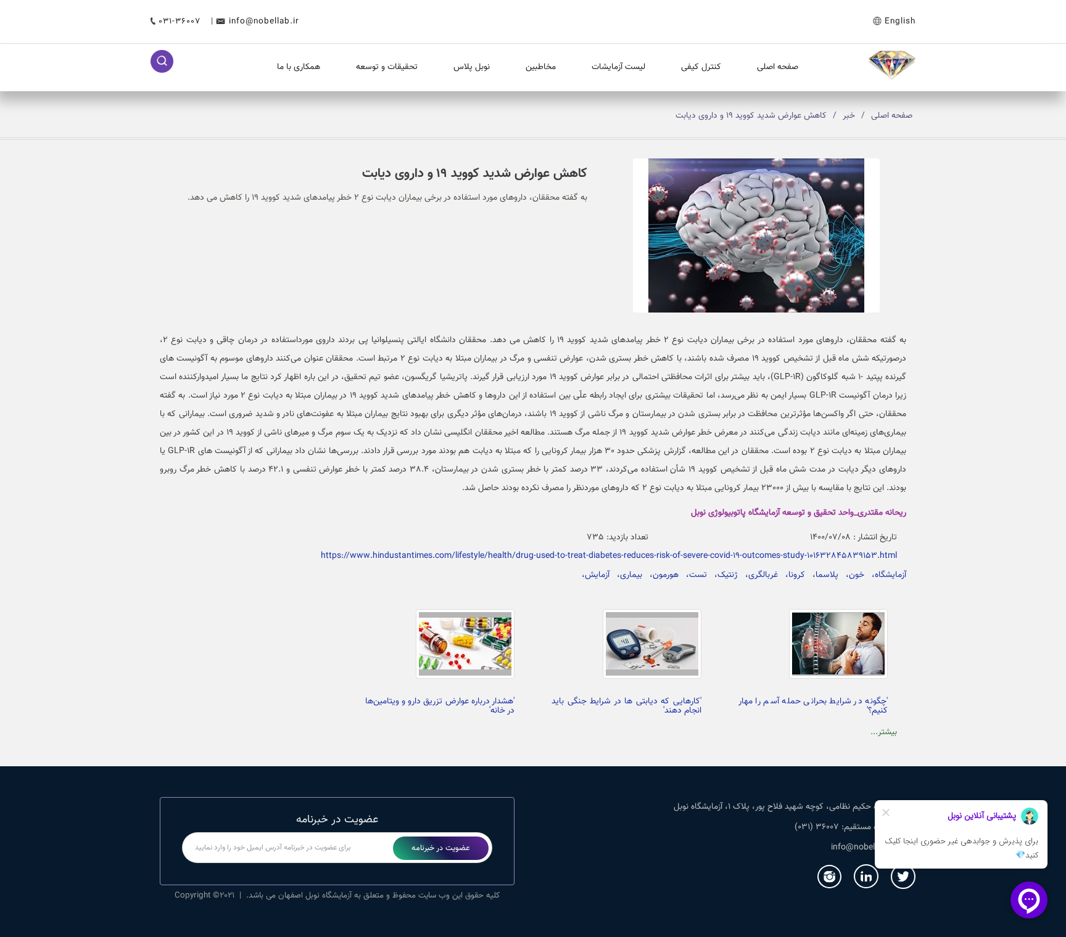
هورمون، (660, 575)
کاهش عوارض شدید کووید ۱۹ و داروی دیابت (751, 116)
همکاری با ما (298, 67)
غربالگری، (758, 575)
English (900, 21)
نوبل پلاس (471, 67)
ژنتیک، (722, 575)
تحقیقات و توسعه (387, 67)
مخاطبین (541, 67)
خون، (851, 575)
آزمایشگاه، (885, 575)
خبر (849, 116)
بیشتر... (883, 732)
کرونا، (791, 575)
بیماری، (625, 575)
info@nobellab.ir (264, 21)
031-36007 (181, 21)
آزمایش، (593, 575)
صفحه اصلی (777, 67)
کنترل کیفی (701, 67)
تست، (693, 575)
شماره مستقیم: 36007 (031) (844, 827)
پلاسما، (821, 575)
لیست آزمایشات (618, 67)
